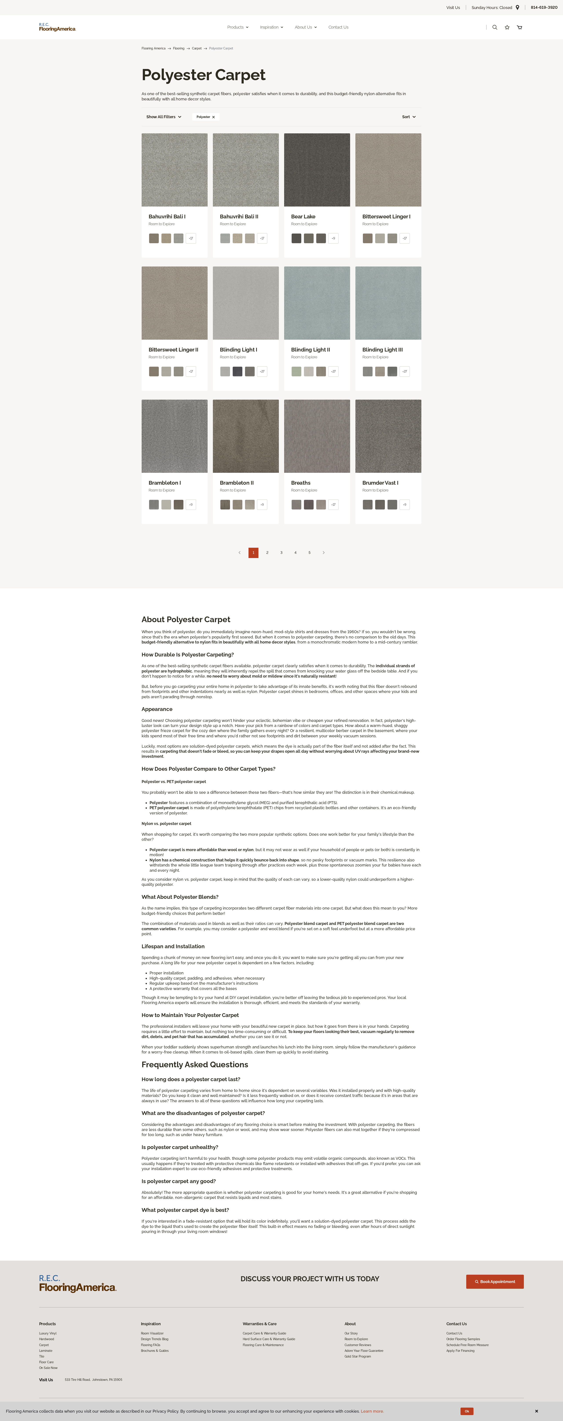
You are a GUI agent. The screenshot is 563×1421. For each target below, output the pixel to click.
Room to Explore (356, 1339)
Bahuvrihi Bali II (239, 217)
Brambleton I (165, 483)
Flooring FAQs (150, 1345)
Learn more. (372, 1411)
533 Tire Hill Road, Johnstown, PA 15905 (93, 1379)
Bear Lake (303, 217)
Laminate (45, 1350)
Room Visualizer (152, 1333)
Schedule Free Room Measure (467, 1345)
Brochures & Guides (155, 1350)
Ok (467, 1411)
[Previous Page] (239, 553)
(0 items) (519, 27)
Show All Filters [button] (160, 116)
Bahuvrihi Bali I (167, 217)
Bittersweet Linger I (386, 217)
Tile (41, 1356)
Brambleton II (237, 483)
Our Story (351, 1333)
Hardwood (46, 1339)
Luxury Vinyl (48, 1333)
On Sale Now (48, 1368)
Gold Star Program (358, 1356)
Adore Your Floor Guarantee (364, 1350)
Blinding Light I (238, 350)
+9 (333, 238)
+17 (191, 238)
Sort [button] (406, 116)
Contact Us (339, 27)
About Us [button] (303, 27)
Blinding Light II (310, 350)
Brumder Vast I (380, 483)
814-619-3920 (544, 7)
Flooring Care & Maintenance (263, 1345)
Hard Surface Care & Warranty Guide (269, 1339)
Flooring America (154, 48)
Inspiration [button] (269, 27)
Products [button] (235, 27)
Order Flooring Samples (463, 1339)
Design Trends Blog (154, 1339)
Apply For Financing (460, 1350)
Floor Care (46, 1362)
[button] (494, 27)
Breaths (300, 483)
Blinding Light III (382, 350)
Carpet (197, 48)
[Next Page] (323, 553)
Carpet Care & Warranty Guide (264, 1333)
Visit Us (453, 7)
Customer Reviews (358, 1345)
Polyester (203, 117)
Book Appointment (497, 1281)
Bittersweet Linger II (173, 350)
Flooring (179, 48)
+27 (262, 371)
